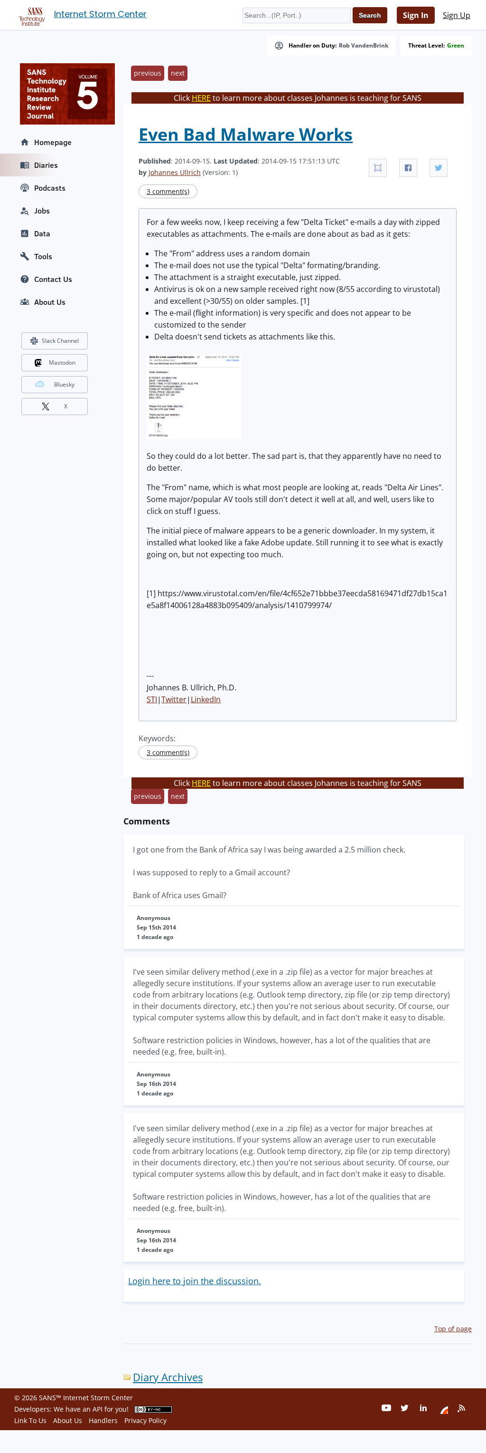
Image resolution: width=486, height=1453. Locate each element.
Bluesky (64, 384)
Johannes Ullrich (175, 172)
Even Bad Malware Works (246, 134)
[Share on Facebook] (408, 168)
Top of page (453, 1328)
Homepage (53, 142)
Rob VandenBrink (363, 45)
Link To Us (30, 1420)
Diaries (46, 165)
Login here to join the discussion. (194, 1281)
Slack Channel (60, 341)
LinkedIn (206, 699)
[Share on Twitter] (439, 168)
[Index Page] (30, 15)
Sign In (416, 15)
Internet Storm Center (100, 14)
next (178, 72)
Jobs (42, 210)
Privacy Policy (145, 1420)
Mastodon (62, 362)
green (455, 45)
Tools (43, 256)
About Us (49, 302)
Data (42, 233)
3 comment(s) (168, 191)
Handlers (103, 1420)
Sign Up (456, 15)
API (98, 1409)
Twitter (174, 699)
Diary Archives (168, 1377)
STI (152, 699)
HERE (201, 98)
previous (147, 72)
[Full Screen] (378, 168)
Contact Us (53, 279)
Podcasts (49, 188)
